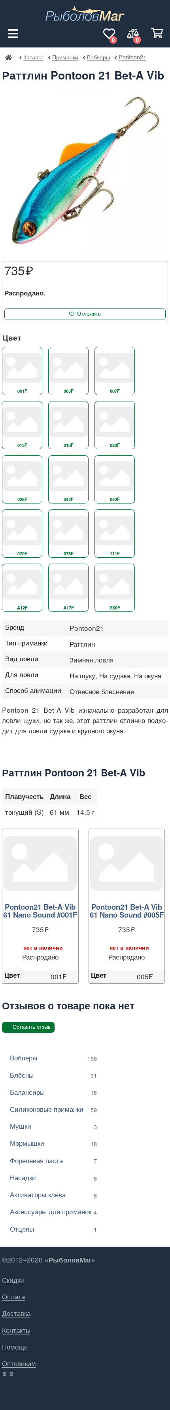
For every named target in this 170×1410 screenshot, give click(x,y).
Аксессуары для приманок (53, 1211)
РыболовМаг (8, 57)
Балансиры (53, 1092)
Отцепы (53, 1229)
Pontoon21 (132, 57)
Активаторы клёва (53, 1194)
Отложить (89, 314)
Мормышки (53, 1143)
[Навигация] (13, 34)
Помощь (15, 1346)
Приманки (65, 57)
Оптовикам (19, 1363)
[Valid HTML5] (5, 1374)
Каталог (33, 57)
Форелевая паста (53, 1160)
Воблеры (98, 57)
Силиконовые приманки (53, 1109)
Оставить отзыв (32, 1027)
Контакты (16, 1330)
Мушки (53, 1126)
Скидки (13, 1280)
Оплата (13, 1296)
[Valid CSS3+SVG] (12, 1374)
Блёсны (53, 1075)
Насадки (53, 1177)
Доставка (16, 1313)
